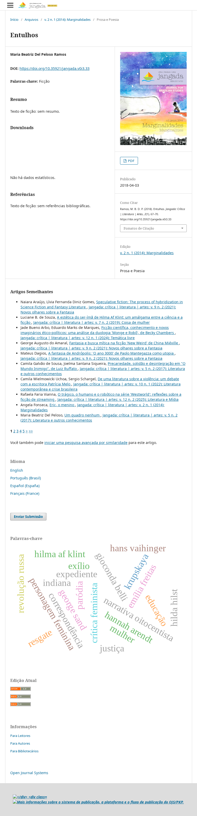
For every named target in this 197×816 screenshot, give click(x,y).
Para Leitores (20, 735)
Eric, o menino (62, 404)
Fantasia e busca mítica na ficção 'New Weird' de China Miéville (124, 342)
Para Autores (20, 743)
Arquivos (31, 19)
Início (14, 19)
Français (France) (24, 493)
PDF (130, 160)
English (16, 470)
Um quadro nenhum (82, 415)
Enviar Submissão (28, 516)
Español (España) (25, 485)
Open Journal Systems (29, 772)
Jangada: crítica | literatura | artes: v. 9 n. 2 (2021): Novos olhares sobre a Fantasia (91, 348)
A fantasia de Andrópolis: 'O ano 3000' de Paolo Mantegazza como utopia (111, 353)
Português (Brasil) (25, 478)
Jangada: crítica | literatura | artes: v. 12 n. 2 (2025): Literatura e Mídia (118, 399)
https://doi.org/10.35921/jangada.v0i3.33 (54, 68)
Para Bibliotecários (24, 751)
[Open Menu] (10, 5)
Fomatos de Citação (139, 228)
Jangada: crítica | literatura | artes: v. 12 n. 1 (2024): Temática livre (78, 337)
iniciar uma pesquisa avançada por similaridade (85, 442)
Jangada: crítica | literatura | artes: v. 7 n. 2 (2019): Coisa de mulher (91, 322)
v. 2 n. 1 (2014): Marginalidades (67, 19)
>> (31, 431)
